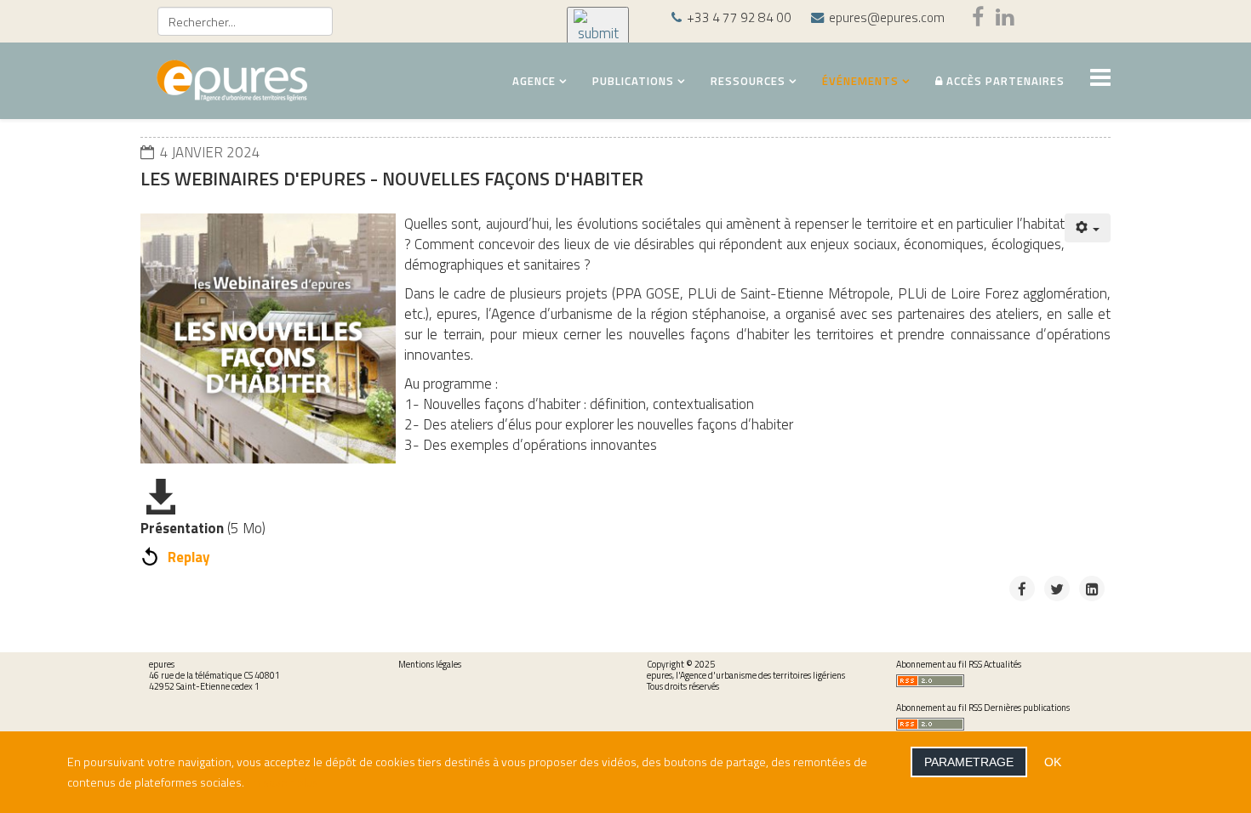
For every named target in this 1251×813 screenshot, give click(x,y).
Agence (534, 80)
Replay (189, 557)
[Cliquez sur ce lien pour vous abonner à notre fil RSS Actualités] (1008, 680)
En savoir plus (282, 782)
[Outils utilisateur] (1088, 227)
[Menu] (1100, 80)
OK (1052, 762)
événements (860, 80)
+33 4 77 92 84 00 (739, 17)
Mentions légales (429, 664)
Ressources (748, 80)
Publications (633, 80)
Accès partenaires (1004, 80)
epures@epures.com (887, 17)
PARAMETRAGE (969, 762)
